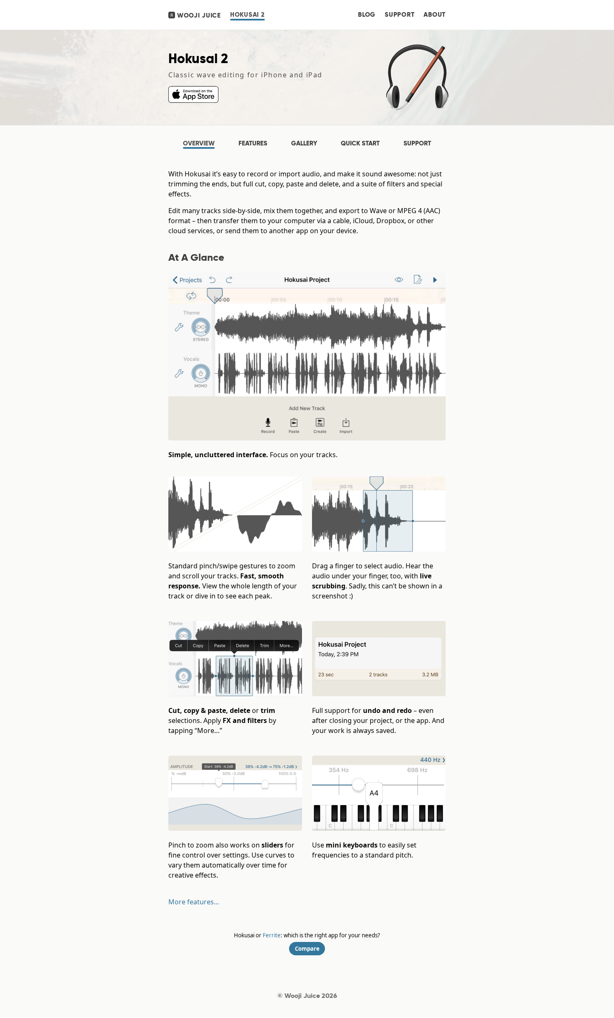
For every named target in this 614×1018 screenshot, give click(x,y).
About (435, 14)
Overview (199, 143)
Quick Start (360, 143)
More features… (193, 901)
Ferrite (272, 935)
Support (399, 14)
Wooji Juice (198, 15)
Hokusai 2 (247, 14)
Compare (307, 948)
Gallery (304, 143)
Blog (367, 14)
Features (252, 143)
